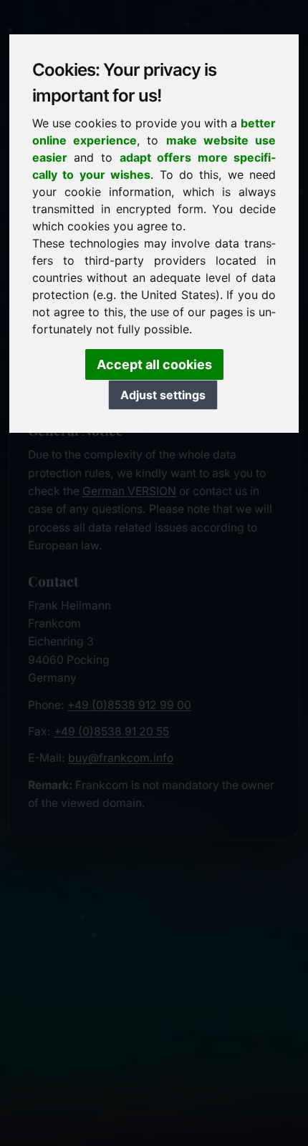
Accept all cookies (154, 364)
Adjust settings (163, 395)
